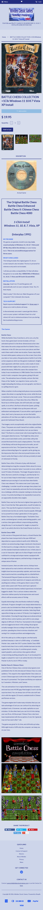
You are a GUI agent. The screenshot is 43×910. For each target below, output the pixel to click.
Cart (40, 2)
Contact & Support (21, 851)
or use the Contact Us (24, 883)
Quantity (5, 123)
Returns (21, 854)
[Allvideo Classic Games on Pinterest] (21, 873)
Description (21, 156)
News (21, 862)
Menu (6, 2)
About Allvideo (21, 856)
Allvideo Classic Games (21, 894)
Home (4, 37)
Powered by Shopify (34, 894)
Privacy (21, 859)
